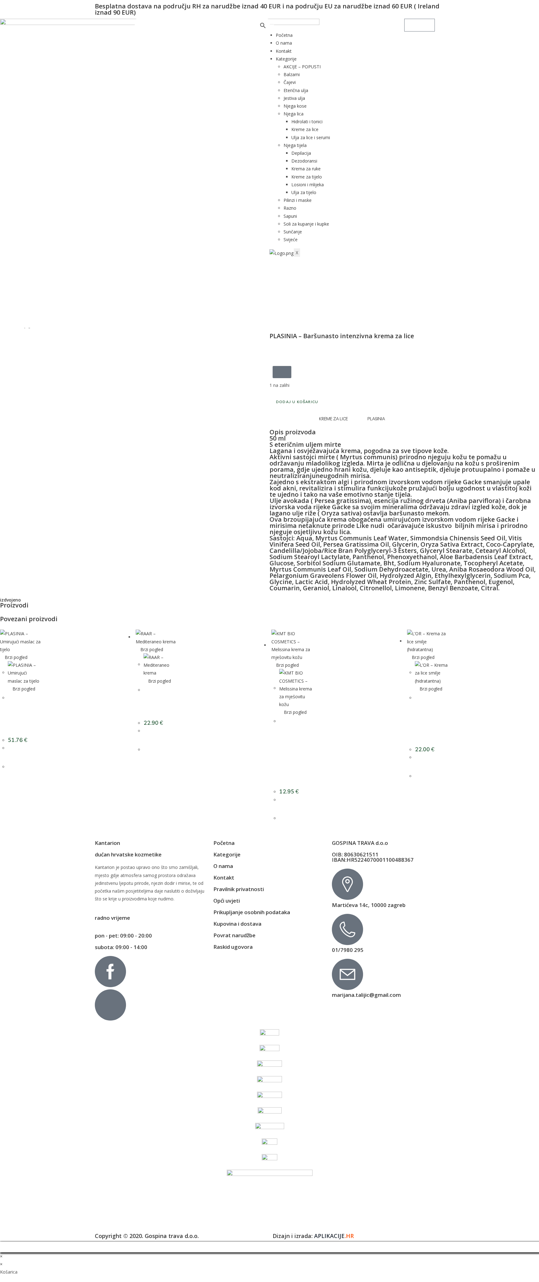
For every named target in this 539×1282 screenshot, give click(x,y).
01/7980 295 (347, 949)
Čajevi (290, 82)
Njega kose (295, 106)
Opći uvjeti (226, 900)
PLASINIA (376, 419)
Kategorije (286, 59)
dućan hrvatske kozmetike (128, 854)
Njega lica (293, 114)
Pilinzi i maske (298, 200)
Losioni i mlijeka (307, 185)
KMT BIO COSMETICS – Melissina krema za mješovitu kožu (294, 749)
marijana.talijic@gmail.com (366, 994)
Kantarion (107, 842)
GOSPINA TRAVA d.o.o (360, 842)
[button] (282, 372)
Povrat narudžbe (234, 935)
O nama (284, 43)
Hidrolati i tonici (307, 121)
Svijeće (291, 239)
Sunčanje (293, 232)
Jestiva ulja (294, 98)
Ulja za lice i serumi (310, 137)
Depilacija (301, 153)
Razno (290, 208)
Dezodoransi (304, 161)
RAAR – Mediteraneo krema (158, 698)
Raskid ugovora (233, 946)
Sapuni (290, 216)
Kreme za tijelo (306, 177)
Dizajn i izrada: (313, 1236)
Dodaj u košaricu (297, 401)
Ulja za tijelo (303, 192)
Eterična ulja (296, 90)
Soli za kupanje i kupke (306, 224)
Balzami (292, 74)
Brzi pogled (15, 657)
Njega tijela (295, 145)
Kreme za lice (304, 129)
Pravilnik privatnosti (238, 889)
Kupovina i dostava (237, 923)
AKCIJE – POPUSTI (302, 67)
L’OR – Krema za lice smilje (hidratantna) (430, 715)
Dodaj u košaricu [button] (26, 763)
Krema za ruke (306, 169)
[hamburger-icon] (272, 24)
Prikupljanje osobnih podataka (251, 912)
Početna (284, 35)
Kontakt (284, 51)
